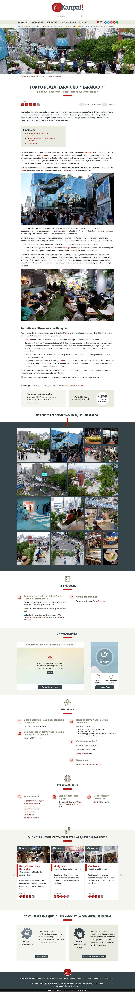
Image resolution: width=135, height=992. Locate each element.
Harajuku (49, 76)
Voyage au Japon (23, 22)
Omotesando (57, 76)
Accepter (50, 672)
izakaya (67, 248)
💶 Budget (21, 26)
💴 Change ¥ (30, 26)
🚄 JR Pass (53, 26)
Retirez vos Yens (81, 754)
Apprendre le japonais (68, 22)
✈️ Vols (38, 26)
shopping (67, 170)
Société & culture (52, 22)
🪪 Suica (61, 26)
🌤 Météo (112, 26)
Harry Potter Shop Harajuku (29, 868)
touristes (60, 155)
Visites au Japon (25, 76)
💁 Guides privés (70, 26)
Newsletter (63, 978)
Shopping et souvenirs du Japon (34, 801)
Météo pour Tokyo (105, 687)
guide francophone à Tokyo (93, 764)
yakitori (94, 250)
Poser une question (41, 956)
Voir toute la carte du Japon (50, 687)
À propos (41, 978)
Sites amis (98, 978)
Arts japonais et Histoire (31, 818)
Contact (89, 978)
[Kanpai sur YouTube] (114, 22)
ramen (72, 250)
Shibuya (43, 76)
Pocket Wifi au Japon (99, 601)
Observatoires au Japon (31, 809)
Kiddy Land (60, 866)
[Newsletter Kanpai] (101, 22)
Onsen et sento (29, 815)
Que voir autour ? (32, 143)
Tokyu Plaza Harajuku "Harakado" (72, 386)
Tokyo (37, 76)
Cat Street (94, 866)
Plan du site (109, 978)
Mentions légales (77, 978)
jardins (24, 170)
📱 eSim (87, 26)
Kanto (33, 76)
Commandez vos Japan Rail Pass (34, 617)
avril (58, 152)
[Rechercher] (82, 16)
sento (62, 360)
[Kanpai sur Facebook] (105, 22)
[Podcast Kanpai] (117, 22)
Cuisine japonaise (29, 812)
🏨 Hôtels (45, 26)
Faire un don (52, 978)
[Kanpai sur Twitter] (108, 22)
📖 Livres (104, 26)
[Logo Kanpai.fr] (67, 7)
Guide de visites (37, 22)
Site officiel (97, 802)
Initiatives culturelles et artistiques (38, 133)
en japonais (62, 163)
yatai (56, 248)
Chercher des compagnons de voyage (93, 956)
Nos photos (30, 136)
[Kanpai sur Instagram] (111, 22)
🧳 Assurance (95, 26)
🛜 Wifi (80, 26)
